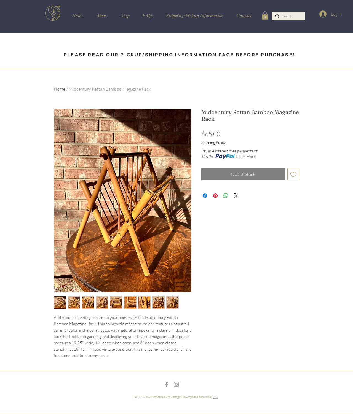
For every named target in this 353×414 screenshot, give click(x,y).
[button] (264, 15)
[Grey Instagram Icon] (176, 384)
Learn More (246, 156)
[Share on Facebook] (205, 195)
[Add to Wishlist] (293, 174)
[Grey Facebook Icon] (166, 384)
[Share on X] (236, 195)
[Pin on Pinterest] (215, 195)
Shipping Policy (213, 142)
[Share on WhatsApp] (226, 195)
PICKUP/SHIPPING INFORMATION (169, 54)
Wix (215, 397)
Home (59, 89)
